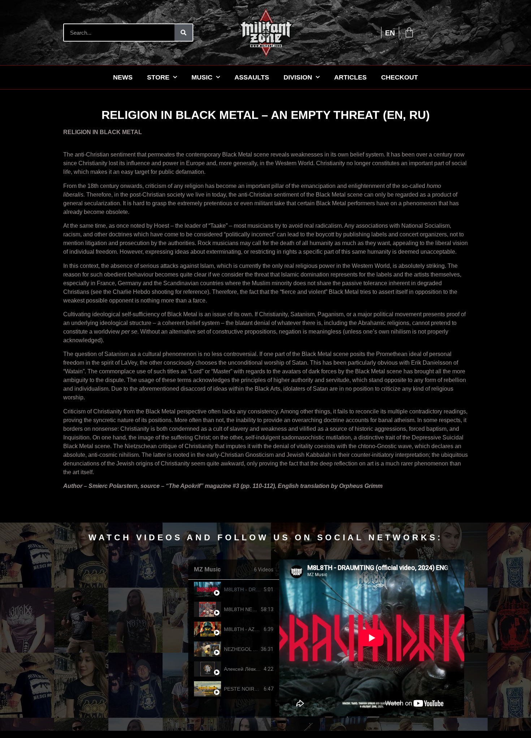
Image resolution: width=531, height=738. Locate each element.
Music (201, 77)
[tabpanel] (371, 637)
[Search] (183, 32)
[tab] (233, 590)
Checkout (399, 77)
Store (158, 77)
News (123, 77)
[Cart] (409, 32)
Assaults (251, 77)
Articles (350, 77)
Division (298, 77)
